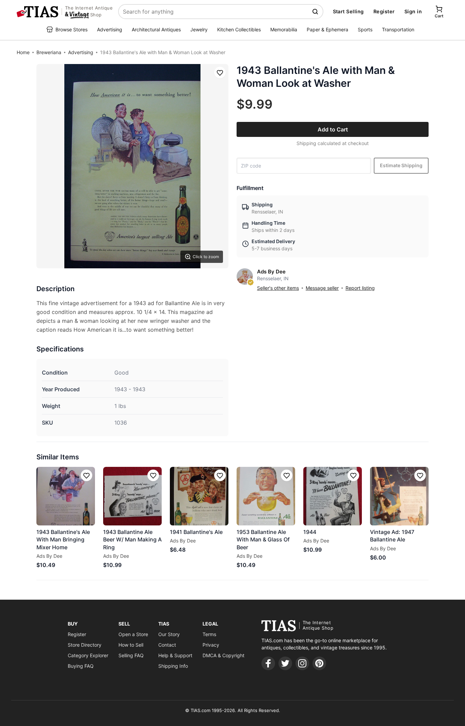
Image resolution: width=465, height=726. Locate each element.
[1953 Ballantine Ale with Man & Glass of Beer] (266, 496)
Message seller (322, 288)
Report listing (360, 288)
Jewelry (199, 29)
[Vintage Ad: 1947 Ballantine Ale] (399, 496)
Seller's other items (278, 288)
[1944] (332, 496)
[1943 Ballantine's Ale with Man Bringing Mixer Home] (65, 496)
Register (384, 11)
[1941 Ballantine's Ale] (199, 496)
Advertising (109, 29)
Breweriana (48, 52)
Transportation (398, 29)
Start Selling (348, 11)
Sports (365, 29)
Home (23, 52)
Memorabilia (283, 29)
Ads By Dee (271, 271)
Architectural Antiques (156, 29)
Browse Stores (71, 29)
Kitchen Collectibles (239, 29)
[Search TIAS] (316, 11)
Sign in (413, 11)
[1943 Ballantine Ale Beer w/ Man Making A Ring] (132, 496)
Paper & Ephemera (327, 29)
